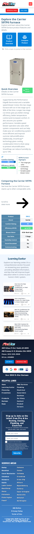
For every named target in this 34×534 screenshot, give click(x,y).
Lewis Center (7, 485)
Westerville (21, 495)
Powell (4, 500)
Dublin (4, 482)
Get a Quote (27, 90)
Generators (21, 393)
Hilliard (20, 482)
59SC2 (28, 216)
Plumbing (20, 387)
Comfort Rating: (7, 160)
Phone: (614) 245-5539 (11, 354)
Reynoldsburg (22, 486)
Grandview (21, 476)
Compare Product (24, 41)
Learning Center (8, 387)
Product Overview (9, 42)
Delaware (5, 479)
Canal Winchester (8, 473)
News (4, 404)
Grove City (21, 479)
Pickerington (7, 497)
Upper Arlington (23, 492)
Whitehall (20, 498)
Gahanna (20, 467)
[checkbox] (6, 442)
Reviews (5, 401)
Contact (20, 401)
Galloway (20, 473)
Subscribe (17, 453)
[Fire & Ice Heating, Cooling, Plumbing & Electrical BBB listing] (21, 369)
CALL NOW (24, 10)
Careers (20, 407)
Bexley (4, 467)
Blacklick (5, 470)
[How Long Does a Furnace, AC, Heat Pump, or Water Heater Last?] (17, 301)
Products (5, 398)
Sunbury (20, 489)
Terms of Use (17, 514)
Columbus (5, 476)
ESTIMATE (9, 362)
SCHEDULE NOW (12, 10)
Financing (5, 390)
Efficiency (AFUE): (8, 165)
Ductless (20, 395)
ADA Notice (17, 508)
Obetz (4, 491)
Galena (19, 470)
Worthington (22, 501)
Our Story (21, 398)
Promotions (6, 393)
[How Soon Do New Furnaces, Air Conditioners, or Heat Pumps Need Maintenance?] (17, 288)
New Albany (6, 488)
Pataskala (6, 494)
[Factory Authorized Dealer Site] (27, 369)
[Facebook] (6, 369)
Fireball (20, 404)
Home (4, 384)
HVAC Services (22, 384)
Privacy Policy (21, 449)
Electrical (21, 390)
